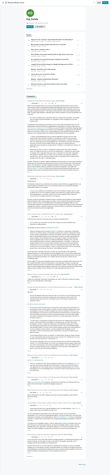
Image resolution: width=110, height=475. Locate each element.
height (55, 410)
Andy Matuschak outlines (52, 227)
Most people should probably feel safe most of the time (48, 44)
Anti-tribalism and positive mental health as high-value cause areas (52, 54)
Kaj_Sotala (48, 41)
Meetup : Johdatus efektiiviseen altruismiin (44, 79)
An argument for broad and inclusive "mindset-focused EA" (50, 59)
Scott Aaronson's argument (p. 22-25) (37, 128)
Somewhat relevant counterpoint (36, 304)
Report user (82, 464)
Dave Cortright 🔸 (40, 41)
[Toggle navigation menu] (3, 2)
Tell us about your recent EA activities (43, 74)
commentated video (38, 382)
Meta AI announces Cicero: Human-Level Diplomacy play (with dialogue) (48, 355)
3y (37, 289)
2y (39, 103)
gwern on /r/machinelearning (35, 360)
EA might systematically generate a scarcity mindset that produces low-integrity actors (52, 287)
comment (41, 168)
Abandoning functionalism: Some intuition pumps (41, 100)
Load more (29, 88)
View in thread (60, 100)
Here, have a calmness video (40, 49)
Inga (32, 41)
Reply (29, 172)
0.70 (76, 408)
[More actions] (82, 40)
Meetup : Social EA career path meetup (43, 69)
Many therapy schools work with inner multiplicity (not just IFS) (45, 434)
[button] (27, 103)
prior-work (76, 363)
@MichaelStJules (32, 168)
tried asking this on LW (64, 417)
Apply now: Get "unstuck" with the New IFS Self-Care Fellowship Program (54, 39)
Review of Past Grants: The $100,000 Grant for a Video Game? (45, 214)
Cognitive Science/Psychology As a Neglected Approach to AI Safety (53, 64)
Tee (35, 41)
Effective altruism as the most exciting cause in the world (49, 84)
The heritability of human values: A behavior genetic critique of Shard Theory (49, 403)
